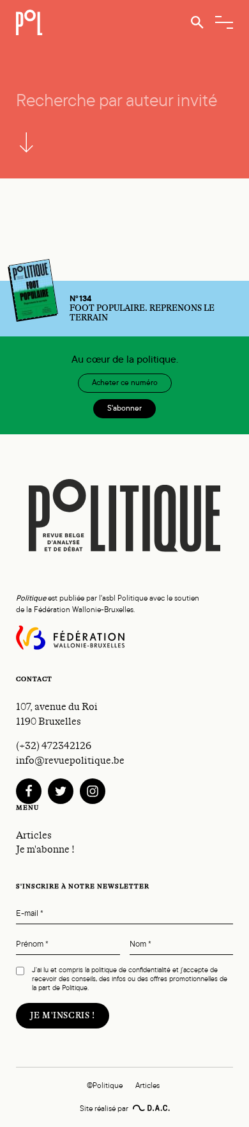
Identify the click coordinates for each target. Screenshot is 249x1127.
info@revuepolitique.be (70, 760)
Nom (140, 944)
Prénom (32, 944)
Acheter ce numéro (125, 382)
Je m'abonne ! (45, 849)
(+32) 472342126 (53, 746)
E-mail (29, 913)
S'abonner (124, 408)
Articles (34, 835)
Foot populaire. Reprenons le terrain (142, 308)
